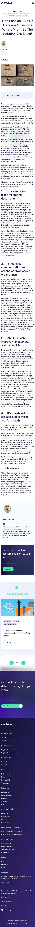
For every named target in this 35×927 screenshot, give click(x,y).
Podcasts (4, 798)
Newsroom (4, 864)
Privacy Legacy (25, 923)
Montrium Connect (11, 155)
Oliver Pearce (4, 49)
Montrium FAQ (5, 780)
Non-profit (4, 813)
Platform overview (7, 774)
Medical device (5, 816)
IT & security (5, 852)
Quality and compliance (8, 849)
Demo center (5, 792)
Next (23, 663)
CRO (2, 819)
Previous (11, 663)
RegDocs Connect (6, 750)
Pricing (3, 777)
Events (3, 867)
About (3, 861)
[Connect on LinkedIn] (4, 524)
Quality (4, 59)
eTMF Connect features (8, 741)
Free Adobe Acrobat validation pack (12, 834)
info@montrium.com (7, 883)
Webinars (4, 801)
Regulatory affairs (6, 846)
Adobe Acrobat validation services (11, 831)
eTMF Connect (5, 738)
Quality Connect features (9, 765)
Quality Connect (6, 762)
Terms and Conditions (11, 923)
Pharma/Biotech (6, 822)
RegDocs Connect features (9, 753)
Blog (19, 11)
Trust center (5, 783)
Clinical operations (6, 843)
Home (14, 11)
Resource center (6, 795)
